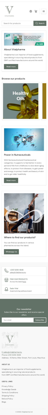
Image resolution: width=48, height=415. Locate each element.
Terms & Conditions (10, 392)
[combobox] (24, 23)
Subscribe (39, 320)
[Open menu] (43, 11)
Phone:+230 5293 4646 (11, 355)
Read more (11, 66)
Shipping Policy (8, 396)
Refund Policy (7, 399)
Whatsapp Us (11, 252)
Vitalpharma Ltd (27, 412)
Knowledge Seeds (9, 389)
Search (42, 23)
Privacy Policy (7, 386)
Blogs (4, 402)
